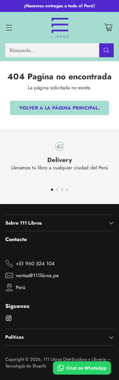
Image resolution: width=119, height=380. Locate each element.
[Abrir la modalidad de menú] (9, 27)
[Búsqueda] (106, 50)
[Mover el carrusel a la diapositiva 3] (62, 190)
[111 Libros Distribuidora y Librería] (59, 27)
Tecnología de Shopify (25, 366)
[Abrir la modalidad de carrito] (108, 27)
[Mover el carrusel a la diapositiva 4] (67, 190)
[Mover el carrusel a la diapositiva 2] (57, 190)
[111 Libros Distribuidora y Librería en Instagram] (9, 319)
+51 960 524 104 (35, 263)
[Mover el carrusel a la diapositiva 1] (52, 190)
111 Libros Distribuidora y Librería (74, 359)
